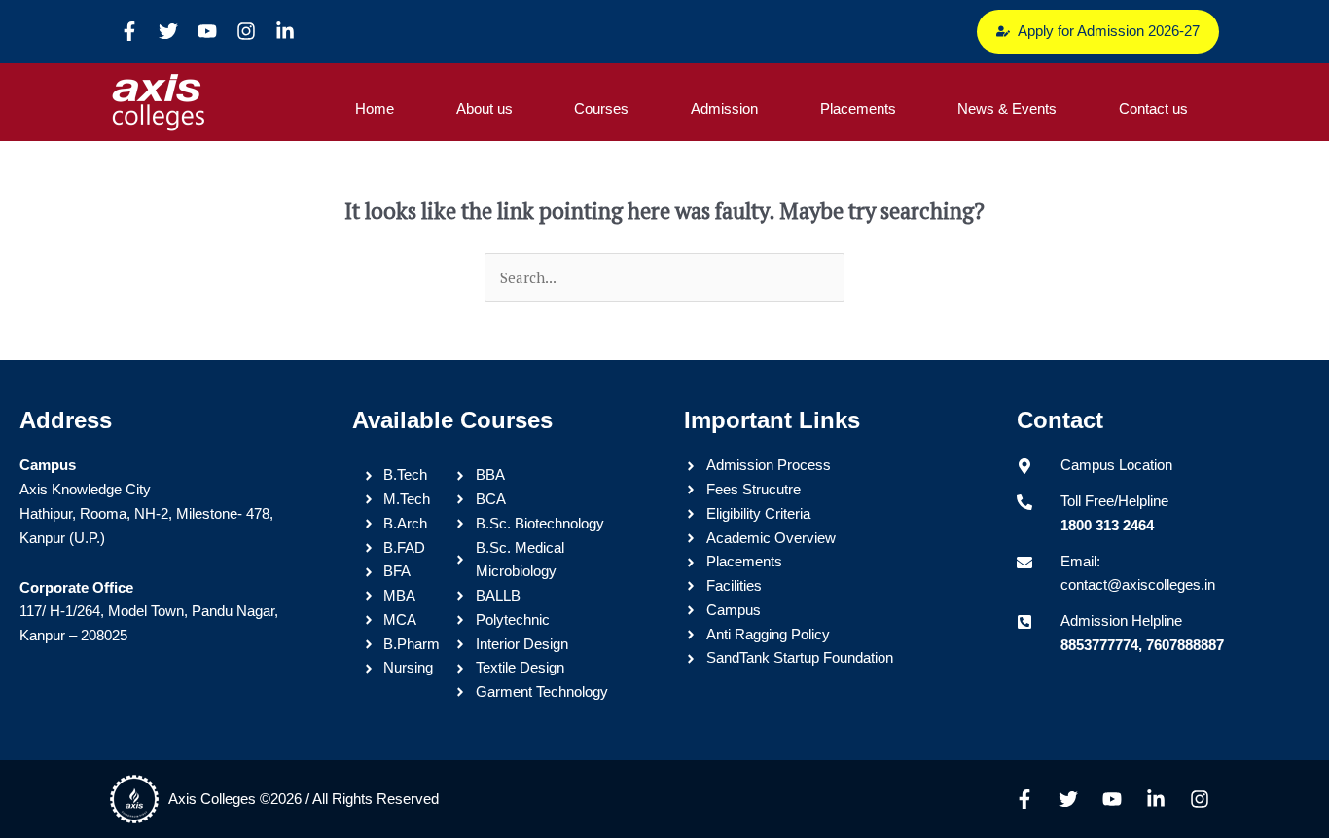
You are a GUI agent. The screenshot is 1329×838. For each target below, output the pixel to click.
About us (484, 108)
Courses (601, 108)
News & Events (1007, 108)
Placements (858, 108)
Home (374, 108)
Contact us (1153, 108)
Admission (724, 108)
